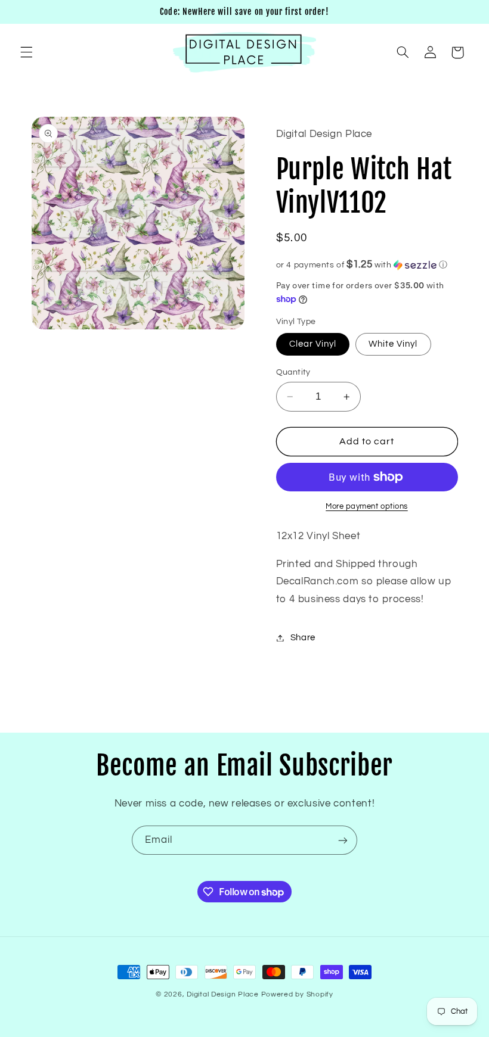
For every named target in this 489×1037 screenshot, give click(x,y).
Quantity (293, 372)
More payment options (367, 506)
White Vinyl (393, 344)
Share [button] (302, 637)
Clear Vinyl (313, 344)
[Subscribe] (343, 840)
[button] (26, 52)
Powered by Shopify (297, 994)
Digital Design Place (223, 994)
